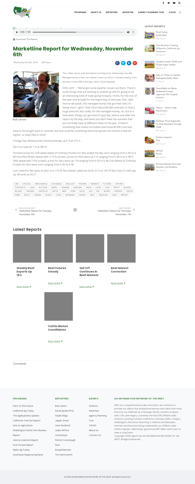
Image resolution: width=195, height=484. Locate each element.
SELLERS (18, 191)
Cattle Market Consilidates (58, 328)
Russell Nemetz (63, 449)
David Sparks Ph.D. (64, 410)
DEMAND (65, 187)
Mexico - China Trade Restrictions (166, 109)
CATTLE (55, 191)
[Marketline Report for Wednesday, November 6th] (38, 26)
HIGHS (88, 187)
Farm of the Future (23, 405)
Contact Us (95, 435)
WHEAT (48, 195)
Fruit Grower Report (23, 444)
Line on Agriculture (23, 425)
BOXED (107, 191)
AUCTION (43, 187)
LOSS (107, 187)
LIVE (90, 191)
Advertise (128, 12)
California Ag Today (23, 410)
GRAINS (37, 195)
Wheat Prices (159, 152)
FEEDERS (118, 191)
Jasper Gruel (61, 420)
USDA (114, 195)
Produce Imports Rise (164, 139)
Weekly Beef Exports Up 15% (25, 271)
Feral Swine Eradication (162, 34)
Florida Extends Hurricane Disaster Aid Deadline (168, 166)
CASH (32, 187)
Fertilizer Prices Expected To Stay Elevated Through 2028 (168, 124)
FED (98, 191)
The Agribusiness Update (26, 415)
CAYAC (172, 12)
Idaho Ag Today (21, 449)
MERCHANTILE (41, 184)
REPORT (124, 195)
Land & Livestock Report (25, 440)
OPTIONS (119, 184)
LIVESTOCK (43, 191)
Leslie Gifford (62, 430)
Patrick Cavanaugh (65, 440)
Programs (80, 12)
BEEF (64, 191)
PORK (73, 191)
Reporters (112, 12)
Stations (93, 405)
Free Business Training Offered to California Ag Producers (167, 48)
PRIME (17, 195)
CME (16, 184)
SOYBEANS (70, 195)
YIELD (92, 195)
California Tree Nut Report (27, 420)
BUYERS (127, 187)
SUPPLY (54, 187)
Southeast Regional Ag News (28, 454)
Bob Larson (19, 119)
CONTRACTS (20, 187)
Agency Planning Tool (151, 12)
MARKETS (95, 184)
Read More (23, 287)
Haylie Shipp (61, 415)
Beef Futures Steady (57, 269)
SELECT (27, 195)
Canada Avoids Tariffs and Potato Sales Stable (169, 63)
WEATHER (103, 195)
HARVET (82, 195)
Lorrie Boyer (61, 435)
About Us (96, 12)
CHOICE (129, 191)
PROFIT (116, 187)
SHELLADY (70, 184)
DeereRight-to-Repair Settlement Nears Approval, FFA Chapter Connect (167, 93)
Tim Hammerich (64, 454)
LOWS (98, 187)
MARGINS (77, 187)
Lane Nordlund (62, 425)
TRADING (82, 184)
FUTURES (107, 184)
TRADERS (30, 191)
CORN (58, 195)
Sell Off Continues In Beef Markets (89, 271)
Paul (57, 444)
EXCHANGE (56, 184)
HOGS (82, 191)
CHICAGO (26, 184)
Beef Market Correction (119, 269)
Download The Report (26, 39)
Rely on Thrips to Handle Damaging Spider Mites (168, 77)
